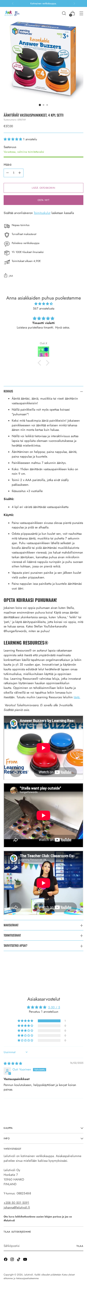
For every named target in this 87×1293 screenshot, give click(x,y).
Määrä (7, 164)
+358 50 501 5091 (16, 1203)
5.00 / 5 (54, 1007)
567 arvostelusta (43, 308)
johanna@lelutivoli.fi (17, 1207)
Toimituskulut (42, 213)
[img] (43, 304)
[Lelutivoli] (13, 13)
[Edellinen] (12, 3)
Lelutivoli (28, 1274)
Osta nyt (44, 200)
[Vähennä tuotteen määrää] (7, 173)
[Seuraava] (74, 3)
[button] (13, 139)
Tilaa (79, 1246)
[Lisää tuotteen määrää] (19, 173)
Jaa (11, 275)
